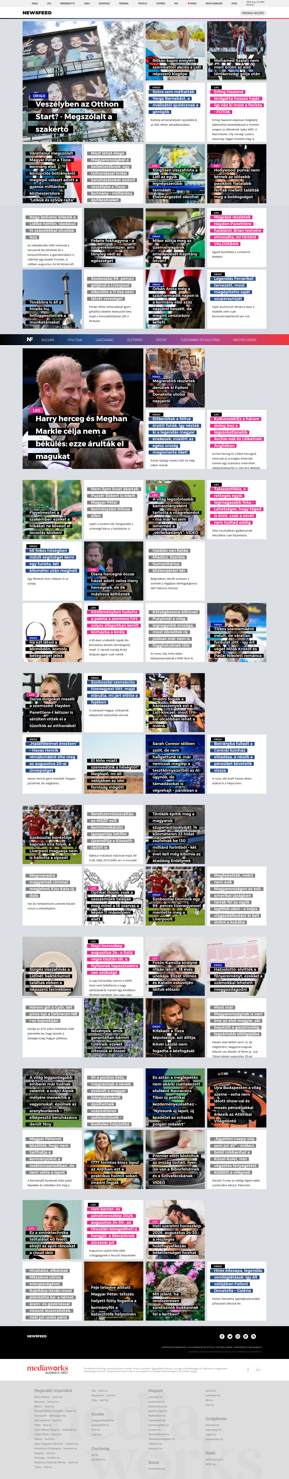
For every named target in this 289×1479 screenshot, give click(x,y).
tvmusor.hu (155, 1448)
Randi (193, 3)
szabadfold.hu (100, 1425)
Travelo (142, 3)
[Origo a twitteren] (229, 1336)
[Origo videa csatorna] (245, 1336)
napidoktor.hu (156, 1420)
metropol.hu (212, 1395)
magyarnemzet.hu (102, 1420)
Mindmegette (67, 3)
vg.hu (94, 1454)
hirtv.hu (95, 1429)
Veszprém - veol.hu (103, 1395)
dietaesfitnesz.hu (158, 1434)
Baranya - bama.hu (46, 1401)
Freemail (124, 3)
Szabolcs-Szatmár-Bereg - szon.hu (56, 1462)
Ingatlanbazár (214, 3)
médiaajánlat (255, 1347)
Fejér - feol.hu (43, 1425)
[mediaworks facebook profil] (248, 1370)
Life (49, 3)
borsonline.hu (156, 1468)
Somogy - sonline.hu (47, 1457)
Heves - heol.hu (44, 1438)
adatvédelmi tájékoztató (174, 1347)
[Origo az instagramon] (237, 1336)
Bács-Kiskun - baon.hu (48, 1396)
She (176, 3)
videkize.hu (155, 1443)
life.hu (209, 1400)
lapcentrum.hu (214, 1439)
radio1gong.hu (214, 1459)
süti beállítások (224, 1347)
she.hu (209, 1404)
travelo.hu (154, 1429)
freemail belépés (253, 13)
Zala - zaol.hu (100, 1400)
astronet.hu (155, 1396)
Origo (35, 3)
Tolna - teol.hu (43, 1467)
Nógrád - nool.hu (44, 1453)
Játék (234, 3)
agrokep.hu (98, 1459)
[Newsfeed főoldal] (37, 1336)
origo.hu (96, 1434)
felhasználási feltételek (201, 1347)
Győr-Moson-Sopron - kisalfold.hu (55, 1429)
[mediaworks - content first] (47, 1370)
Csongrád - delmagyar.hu (50, 1415)
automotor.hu (156, 1401)
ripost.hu (210, 1390)
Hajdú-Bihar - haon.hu (48, 1434)
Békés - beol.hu (44, 1406)
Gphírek (160, 3)
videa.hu (210, 1434)
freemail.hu (212, 1425)
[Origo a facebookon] (222, 1336)
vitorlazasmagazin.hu (161, 1438)
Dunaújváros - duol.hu (48, 1420)
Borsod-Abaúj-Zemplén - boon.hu (55, 1410)
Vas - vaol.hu (99, 1390)
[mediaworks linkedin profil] (258, 1370)
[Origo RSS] (253, 1336)
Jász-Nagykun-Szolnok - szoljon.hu (56, 1443)
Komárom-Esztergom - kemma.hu (55, 1448)
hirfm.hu (210, 1464)
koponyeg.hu (213, 1429)
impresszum (240, 1347)
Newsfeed (104, 3)
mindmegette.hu (158, 1425)
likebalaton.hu (157, 1415)
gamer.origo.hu (157, 1410)
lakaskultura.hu (157, 1406)
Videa (87, 3)
